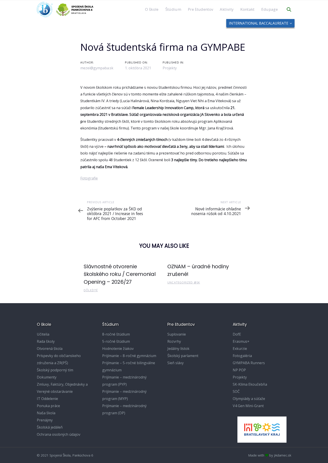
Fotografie (89, 178)
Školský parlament (182, 355)
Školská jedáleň (50, 427)
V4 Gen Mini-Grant (248, 405)
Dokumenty (46, 377)
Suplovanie (176, 334)
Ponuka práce (48, 405)
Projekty (170, 68)
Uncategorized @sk (183, 282)
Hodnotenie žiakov (118, 348)
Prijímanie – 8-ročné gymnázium (129, 355)
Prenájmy (45, 420)
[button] (289, 9)
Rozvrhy (174, 341)
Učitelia (43, 334)
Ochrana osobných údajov (58, 434)
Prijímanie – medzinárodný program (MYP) (124, 395)
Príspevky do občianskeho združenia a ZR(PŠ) (59, 359)
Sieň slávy (175, 362)
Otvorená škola (49, 348)
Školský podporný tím (55, 370)
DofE (237, 334)
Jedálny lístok (178, 348)
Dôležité (91, 290)
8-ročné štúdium (116, 334)
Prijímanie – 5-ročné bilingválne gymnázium (128, 366)
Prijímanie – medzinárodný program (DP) (124, 409)
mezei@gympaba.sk (96, 68)
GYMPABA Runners (249, 362)
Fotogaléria (242, 355)
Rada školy (46, 341)
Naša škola (46, 412)
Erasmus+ (241, 341)
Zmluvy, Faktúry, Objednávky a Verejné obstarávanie (62, 388)
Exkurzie (240, 348)
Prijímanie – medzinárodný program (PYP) (124, 381)
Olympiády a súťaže (249, 398)
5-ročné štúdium (116, 341)
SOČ (236, 391)
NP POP (239, 370)
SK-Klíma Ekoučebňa (250, 384)
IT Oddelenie (47, 398)
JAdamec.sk (282, 455)
